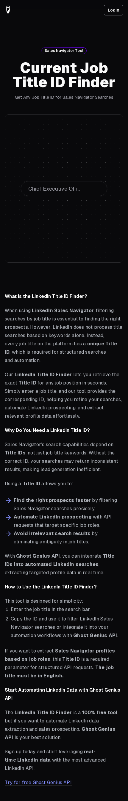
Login (113, 10)
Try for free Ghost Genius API (38, 782)
